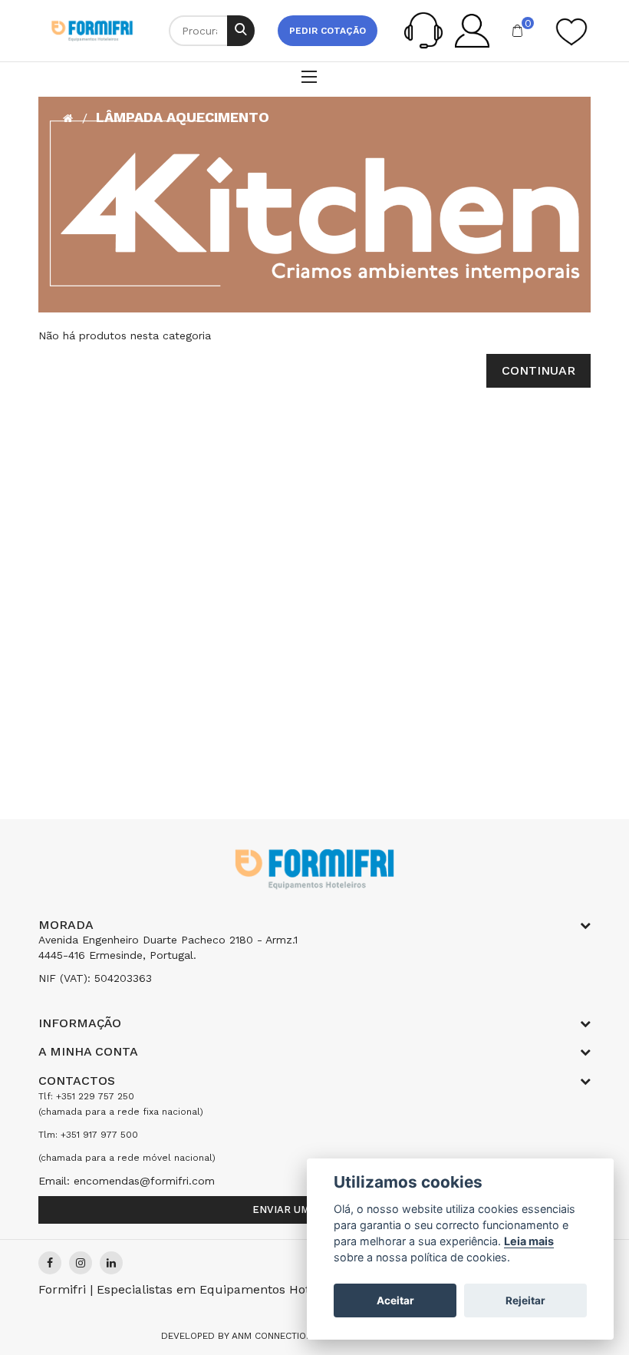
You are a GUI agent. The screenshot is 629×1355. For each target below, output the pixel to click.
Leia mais (529, 1241)
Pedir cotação (327, 30)
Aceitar (395, 1300)
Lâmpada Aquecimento (182, 117)
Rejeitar (525, 1300)
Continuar (538, 370)
